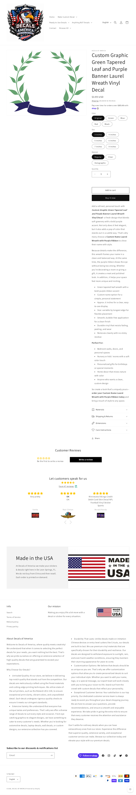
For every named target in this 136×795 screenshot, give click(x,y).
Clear (110, 157)
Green (111, 118)
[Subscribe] (51, 755)
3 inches (98, 134)
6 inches (112, 140)
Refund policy (12, 622)
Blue (123, 118)
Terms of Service (14, 617)
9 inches (112, 146)
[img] (68, 483)
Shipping (95, 101)
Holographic (100, 163)
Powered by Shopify (33, 789)
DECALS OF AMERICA (19, 789)
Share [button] (97, 438)
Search (9, 612)
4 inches (112, 134)
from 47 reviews (66, 486)
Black (107, 124)
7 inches (98, 146)
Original (98, 118)
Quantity (95, 169)
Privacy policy (12, 626)
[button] (67, 17)
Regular (98, 157)
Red (96, 124)
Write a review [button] (86, 459)
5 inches (98, 140)
